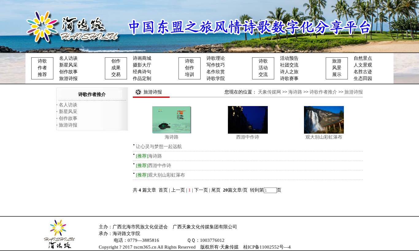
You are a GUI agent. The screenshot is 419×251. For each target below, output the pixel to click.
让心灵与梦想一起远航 (159, 146)
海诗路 (295, 91)
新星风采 (68, 65)
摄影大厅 (142, 65)
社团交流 (289, 65)
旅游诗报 (68, 78)
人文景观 (363, 65)
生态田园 (363, 78)
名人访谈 (68, 58)
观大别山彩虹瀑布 (324, 137)
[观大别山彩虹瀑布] (324, 132)
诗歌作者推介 (323, 91)
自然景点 (363, 58)
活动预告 (289, 58)
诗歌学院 (215, 78)
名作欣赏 (215, 71)
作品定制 (142, 78)
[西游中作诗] (248, 132)
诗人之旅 (289, 71)
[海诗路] (172, 132)
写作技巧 (215, 65)
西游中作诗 (247, 137)
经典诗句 (142, 71)
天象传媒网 (269, 91)
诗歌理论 (215, 58)
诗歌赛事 (289, 78)
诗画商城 (142, 58)
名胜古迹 (363, 71)
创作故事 (68, 71)
